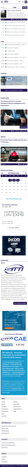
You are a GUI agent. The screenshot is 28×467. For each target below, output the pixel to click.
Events (15, 401)
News (2, 7)
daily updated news (8, 368)
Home (3, 401)
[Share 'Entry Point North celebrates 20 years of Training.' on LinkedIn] (20, 164)
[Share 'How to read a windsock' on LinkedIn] (13, 19)
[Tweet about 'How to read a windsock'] (17, 19)
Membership (5, 430)
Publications (17, 406)
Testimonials (5, 433)
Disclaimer (5, 447)
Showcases (5, 98)
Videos (3, 137)
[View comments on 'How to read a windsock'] (23, 19)
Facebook (4, 461)
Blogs (25, 7)
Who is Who (5, 428)
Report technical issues (8, 445)
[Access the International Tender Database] (14, 80)
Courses (4, 416)
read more (23, 127)
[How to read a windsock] (3, 14)
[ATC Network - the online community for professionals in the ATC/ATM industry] (6, 1)
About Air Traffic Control (9, 426)
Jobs (3, 413)
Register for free (17, 388)
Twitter (4, 459)
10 (18, 183)
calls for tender (19, 368)
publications (6, 372)
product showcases (8, 370)
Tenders (4, 406)
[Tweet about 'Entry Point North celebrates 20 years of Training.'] (24, 164)
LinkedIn (4, 456)
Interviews (16, 404)
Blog (14, 411)
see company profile (20, 303)
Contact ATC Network (8, 442)
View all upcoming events (14, 198)
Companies (5, 408)
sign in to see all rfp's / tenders (14, 90)
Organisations (17, 408)
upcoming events (20, 370)
